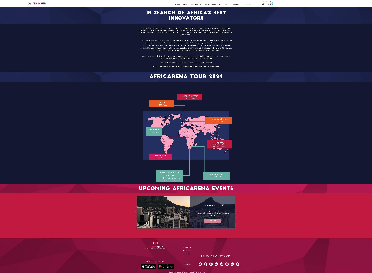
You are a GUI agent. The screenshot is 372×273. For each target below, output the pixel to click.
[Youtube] (227, 264)
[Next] (237, 212)
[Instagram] (221, 264)
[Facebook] (205, 264)
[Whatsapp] (216, 264)
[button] (187, 264)
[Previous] (134, 212)
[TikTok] (200, 264)
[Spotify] (237, 264)
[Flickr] (232, 264)
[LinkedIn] (211, 264)
